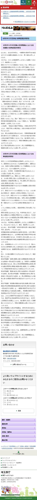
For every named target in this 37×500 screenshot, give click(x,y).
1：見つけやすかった (11, 400)
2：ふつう (8, 393)
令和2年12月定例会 (7, 448)
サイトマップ (6, 458)
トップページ (4, 446)
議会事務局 (6, 351)
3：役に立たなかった (11, 395)
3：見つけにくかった (11, 404)
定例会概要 (33, 446)
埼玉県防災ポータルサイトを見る (25, 21)
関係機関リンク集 (7, 467)
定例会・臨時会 (24, 446)
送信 (19, 411)
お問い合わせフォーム (19, 364)
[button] (23, 2)
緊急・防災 (34, 3)
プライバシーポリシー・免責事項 (11, 462)
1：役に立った (9, 391)
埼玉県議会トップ (14, 446)
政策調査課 (13, 351)
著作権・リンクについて (9, 465)
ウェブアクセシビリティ (9, 460)
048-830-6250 (11, 358)
